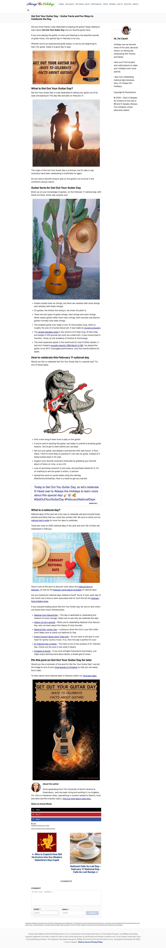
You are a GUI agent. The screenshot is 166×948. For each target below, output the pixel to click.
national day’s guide (40, 520)
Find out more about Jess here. (77, 798)
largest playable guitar (48, 332)
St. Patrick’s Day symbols (45, 644)
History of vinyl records (44, 622)
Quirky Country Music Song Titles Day (51, 637)
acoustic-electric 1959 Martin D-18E (67, 345)
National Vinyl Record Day (46, 615)
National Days (50, 829)
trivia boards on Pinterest (66, 667)
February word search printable (67, 590)
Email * (65, 909)
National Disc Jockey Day (45, 629)
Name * (37, 909)
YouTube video (89, 676)
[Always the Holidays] (41, 4)
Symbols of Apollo (42, 651)
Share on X (93, 503)
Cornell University (92, 328)
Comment (36, 888)
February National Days (38, 829)
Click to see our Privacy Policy (90, 942)
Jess (34, 823)
